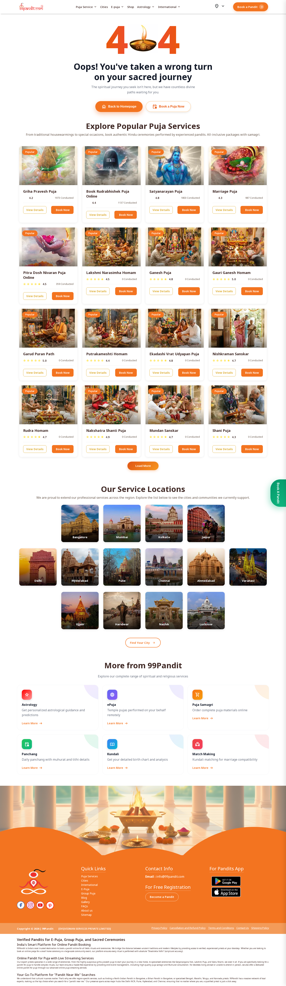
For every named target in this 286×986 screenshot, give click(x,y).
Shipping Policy (260, 928)
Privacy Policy (159, 928)
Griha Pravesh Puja (39, 191)
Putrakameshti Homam (106, 354)
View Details (34, 210)
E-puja (117, 7)
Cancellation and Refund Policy (188, 928)
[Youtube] (40, 905)
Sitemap (86, 915)
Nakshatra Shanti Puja (106, 430)
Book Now (63, 210)
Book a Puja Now (168, 106)
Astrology (146, 7)
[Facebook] (21, 905)
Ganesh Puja (160, 272)
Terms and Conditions (221, 928)
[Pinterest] (50, 905)
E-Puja (85, 889)
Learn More (32, 723)
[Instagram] (30, 905)
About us (87, 910)
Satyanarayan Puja (165, 191)
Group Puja (88, 893)
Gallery (85, 902)
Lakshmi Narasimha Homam (111, 272)
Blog (84, 897)
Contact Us (242, 928)
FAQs (84, 906)
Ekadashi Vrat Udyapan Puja (174, 354)
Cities (104, 6)
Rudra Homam (35, 430)
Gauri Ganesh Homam (231, 272)
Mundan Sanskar (163, 430)
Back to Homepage (119, 106)
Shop (130, 6)
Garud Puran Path (38, 354)
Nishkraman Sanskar (230, 354)
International (169, 7)
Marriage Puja (224, 191)
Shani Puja (221, 430)
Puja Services (89, 876)
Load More (143, 466)
